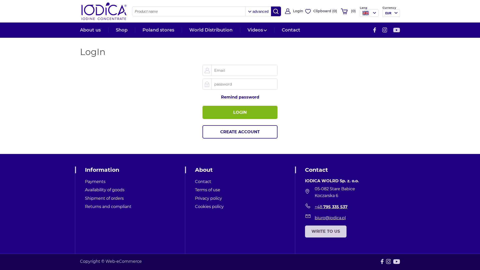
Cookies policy (209, 206)
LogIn (298, 11)
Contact (291, 30)
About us (90, 30)
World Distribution (210, 30)
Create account (240, 132)
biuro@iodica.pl (330, 218)
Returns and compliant (108, 206)
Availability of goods (104, 190)
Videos (255, 30)
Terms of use (207, 190)
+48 (331, 206)
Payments (95, 181)
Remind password (240, 97)
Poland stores (158, 30)
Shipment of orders (104, 198)
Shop (122, 30)
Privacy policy (208, 198)
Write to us (326, 231)
